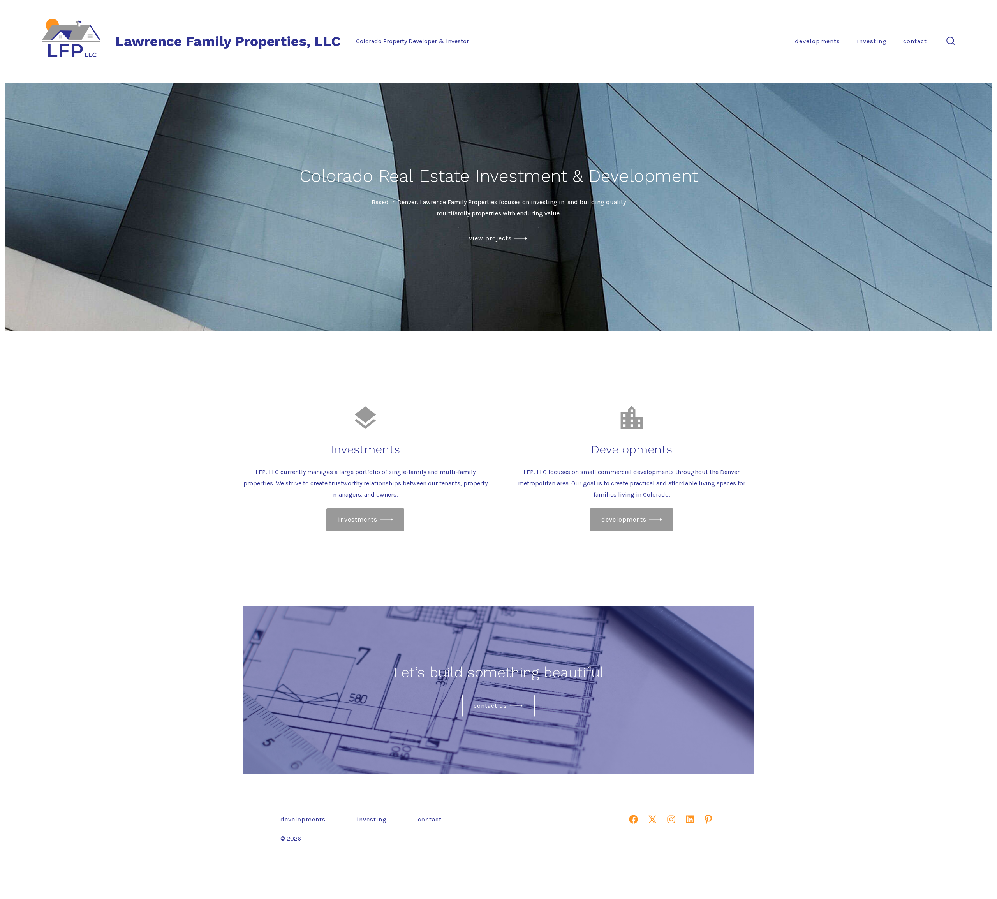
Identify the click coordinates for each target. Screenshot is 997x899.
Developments (817, 41)
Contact (915, 41)
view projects (490, 238)
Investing (872, 41)
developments (623, 519)
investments (357, 519)
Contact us (490, 705)
